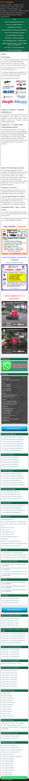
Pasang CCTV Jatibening (7, 700)
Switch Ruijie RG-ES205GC (8, 761)
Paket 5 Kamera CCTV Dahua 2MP (9, 679)
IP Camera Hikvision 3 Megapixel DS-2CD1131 (12, 473)
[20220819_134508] (21, 150)
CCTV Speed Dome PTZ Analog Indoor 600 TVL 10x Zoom (14, 571)
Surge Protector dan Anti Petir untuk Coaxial (11, 545)
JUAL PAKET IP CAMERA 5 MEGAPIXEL (14, 38)
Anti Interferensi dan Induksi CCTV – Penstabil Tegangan (14, 521)
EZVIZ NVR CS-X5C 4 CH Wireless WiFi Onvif (12, 498)
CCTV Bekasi (6, 2)
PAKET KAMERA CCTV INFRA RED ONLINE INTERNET (14, 30)
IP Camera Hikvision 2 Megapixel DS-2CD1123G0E (13, 478)
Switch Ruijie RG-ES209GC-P (8, 758)
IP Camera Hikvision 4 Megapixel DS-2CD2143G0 (12, 482)
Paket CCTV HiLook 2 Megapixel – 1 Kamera (11, 663)
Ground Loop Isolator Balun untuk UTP (10, 536)
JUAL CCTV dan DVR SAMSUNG (14, 50)
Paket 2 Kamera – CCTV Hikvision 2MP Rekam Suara (13, 636)
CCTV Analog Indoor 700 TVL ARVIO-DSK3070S (12, 552)
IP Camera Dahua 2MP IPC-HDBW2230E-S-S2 (12, 507)
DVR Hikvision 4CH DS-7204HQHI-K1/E (10, 457)
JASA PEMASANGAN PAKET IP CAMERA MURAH (14, 40)
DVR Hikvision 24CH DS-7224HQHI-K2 (10, 464)
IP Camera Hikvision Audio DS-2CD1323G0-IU (12, 480)
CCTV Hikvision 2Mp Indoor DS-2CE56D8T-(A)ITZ (12, 448)
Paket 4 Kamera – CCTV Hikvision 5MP (10, 656)
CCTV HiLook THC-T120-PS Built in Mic (10, 600)
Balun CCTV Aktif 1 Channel (8, 527)
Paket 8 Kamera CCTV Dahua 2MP (9, 686)
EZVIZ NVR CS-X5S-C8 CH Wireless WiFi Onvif (12, 496)
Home (14, 19)
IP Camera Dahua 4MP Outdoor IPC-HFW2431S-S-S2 (13, 510)
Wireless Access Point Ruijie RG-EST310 (11, 752)
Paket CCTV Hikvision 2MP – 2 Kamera (10, 620)
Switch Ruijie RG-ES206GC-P (8, 770)
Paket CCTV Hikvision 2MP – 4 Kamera (10, 625)
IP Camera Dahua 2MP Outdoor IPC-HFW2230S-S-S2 (13, 505)
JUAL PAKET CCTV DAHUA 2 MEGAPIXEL (14, 47)
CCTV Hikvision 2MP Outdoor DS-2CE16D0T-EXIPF (13, 439)
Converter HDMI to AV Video (8, 532)
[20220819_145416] (8, 159)
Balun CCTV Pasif (6, 530)
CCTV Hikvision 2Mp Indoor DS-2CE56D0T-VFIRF (12, 446)
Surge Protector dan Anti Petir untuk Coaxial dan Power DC (14, 543)
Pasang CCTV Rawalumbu (7, 704)
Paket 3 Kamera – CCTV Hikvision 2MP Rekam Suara (13, 638)
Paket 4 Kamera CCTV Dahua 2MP (9, 677)
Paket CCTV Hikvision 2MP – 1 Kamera (10, 618)
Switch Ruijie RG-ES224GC (8, 763)
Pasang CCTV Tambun (7, 707)
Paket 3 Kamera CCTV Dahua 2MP (9, 675)
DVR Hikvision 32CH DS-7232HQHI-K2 (10, 466)
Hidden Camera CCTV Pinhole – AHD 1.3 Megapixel (13, 723)
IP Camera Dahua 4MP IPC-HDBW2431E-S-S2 (12, 512)
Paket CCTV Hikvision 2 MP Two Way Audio (11, 642)
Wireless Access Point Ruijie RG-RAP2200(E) (11, 756)
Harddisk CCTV (5, 539)
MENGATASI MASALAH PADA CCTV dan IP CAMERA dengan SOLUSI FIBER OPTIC (14, 44)
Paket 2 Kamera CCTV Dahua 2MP (9, 672)
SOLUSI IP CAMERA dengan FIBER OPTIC (14, 22)
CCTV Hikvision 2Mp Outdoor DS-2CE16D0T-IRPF (12, 443)
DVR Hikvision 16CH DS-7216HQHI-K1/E (10, 462)
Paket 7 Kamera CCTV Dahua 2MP (9, 684)
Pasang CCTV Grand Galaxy (8, 716)
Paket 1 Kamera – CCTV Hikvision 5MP (10, 649)
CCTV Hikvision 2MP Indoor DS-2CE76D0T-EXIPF (13, 437)
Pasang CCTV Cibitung (7, 711)
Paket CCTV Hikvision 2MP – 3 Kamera (10, 622)
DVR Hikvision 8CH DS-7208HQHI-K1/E (10, 459)
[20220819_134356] (8, 150)
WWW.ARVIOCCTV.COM (15, 220)
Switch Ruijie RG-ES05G (7, 774)
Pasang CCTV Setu (6, 713)
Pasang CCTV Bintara (6, 709)
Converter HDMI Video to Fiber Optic (10, 738)
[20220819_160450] (21, 159)
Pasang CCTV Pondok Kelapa (8, 702)
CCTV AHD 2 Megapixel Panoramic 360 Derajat (12, 725)
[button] (14, 777)
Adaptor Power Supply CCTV (8, 519)
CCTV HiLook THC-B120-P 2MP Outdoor (10, 598)
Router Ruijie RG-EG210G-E (8, 754)
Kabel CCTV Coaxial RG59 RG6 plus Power (11, 541)
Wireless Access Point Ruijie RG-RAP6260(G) (12, 749)
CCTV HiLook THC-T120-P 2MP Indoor (10, 602)
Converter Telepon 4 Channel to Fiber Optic (11, 736)
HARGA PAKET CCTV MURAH (14, 27)
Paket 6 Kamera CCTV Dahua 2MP (9, 681)
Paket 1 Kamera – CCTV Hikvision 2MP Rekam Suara (13, 633)
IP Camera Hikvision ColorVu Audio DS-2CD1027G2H (13, 484)
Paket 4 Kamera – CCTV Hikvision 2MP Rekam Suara (13, 640)
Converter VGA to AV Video (8, 534)
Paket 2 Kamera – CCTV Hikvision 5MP (10, 652)
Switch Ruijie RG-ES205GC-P (8, 767)
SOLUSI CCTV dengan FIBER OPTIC (14, 24)
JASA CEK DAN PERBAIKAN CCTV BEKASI (14, 32)
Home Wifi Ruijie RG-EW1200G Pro (9, 745)
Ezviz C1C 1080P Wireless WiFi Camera (10, 491)
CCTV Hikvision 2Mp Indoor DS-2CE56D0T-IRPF (12, 441)
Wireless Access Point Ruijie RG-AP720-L (11, 747)
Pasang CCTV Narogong (7, 695)
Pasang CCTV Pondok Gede (8, 697)
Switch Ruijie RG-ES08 (7, 772)
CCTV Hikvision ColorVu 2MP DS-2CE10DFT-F (12, 450)
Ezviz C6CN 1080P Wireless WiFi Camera (11, 494)
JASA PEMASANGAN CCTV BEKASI (14, 35)
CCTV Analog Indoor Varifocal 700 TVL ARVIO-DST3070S (14, 555)
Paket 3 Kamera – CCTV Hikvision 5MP (10, 654)
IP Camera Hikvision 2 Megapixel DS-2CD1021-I (12, 475)
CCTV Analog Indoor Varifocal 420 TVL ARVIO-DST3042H (14, 557)
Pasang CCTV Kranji (6, 693)
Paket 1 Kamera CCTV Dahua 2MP (9, 670)
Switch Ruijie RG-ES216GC (8, 765)
